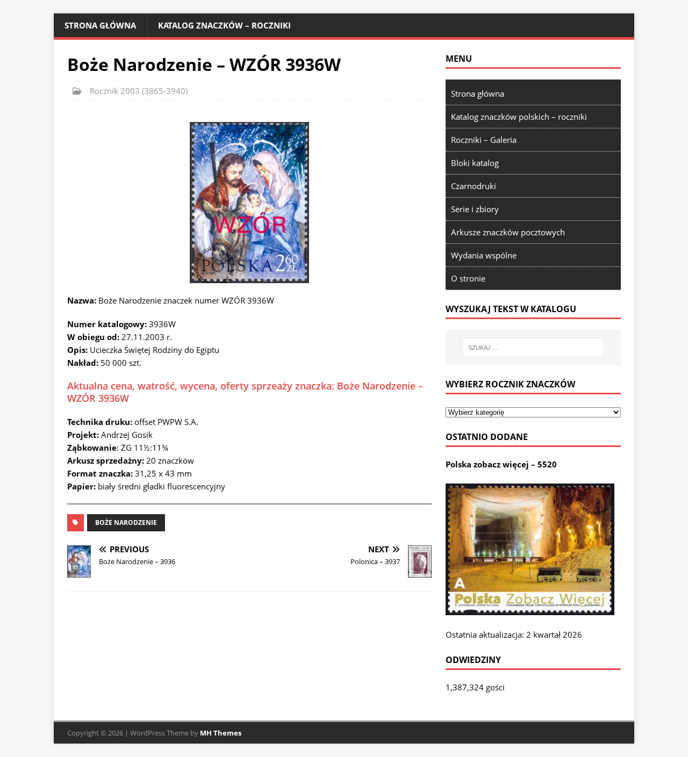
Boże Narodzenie (126, 522)
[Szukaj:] (533, 347)
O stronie (468, 278)
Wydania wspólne (484, 255)
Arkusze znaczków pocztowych (508, 232)
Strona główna (100, 25)
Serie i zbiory (475, 209)
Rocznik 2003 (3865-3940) (139, 90)
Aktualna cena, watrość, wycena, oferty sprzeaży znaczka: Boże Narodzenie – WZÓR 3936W (245, 392)
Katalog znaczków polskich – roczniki (519, 116)
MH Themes (220, 733)
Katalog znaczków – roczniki (224, 25)
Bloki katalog (475, 162)
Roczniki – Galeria (484, 139)
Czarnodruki (473, 186)
